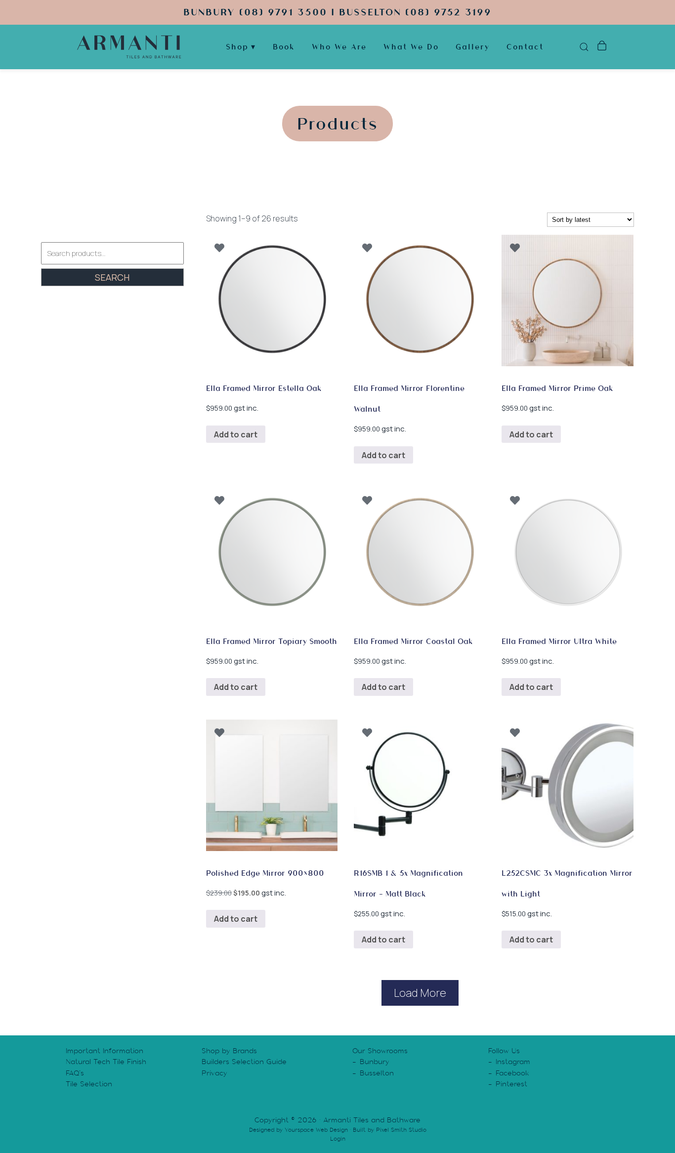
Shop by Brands (229, 1051)
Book (284, 47)
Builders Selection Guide (244, 1062)
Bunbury (374, 1062)
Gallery (473, 47)
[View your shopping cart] (601, 47)
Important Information (104, 1051)
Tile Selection (89, 1084)
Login (337, 1139)
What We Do (411, 47)
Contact (525, 47)
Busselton (377, 1073)
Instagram (513, 1062)
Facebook (512, 1073)
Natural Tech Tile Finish (106, 1062)
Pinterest (511, 1084)
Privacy (214, 1073)
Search (112, 277)
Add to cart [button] (235, 434)
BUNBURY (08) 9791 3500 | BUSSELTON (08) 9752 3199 (337, 12)
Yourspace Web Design (316, 1130)
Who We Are (339, 47)
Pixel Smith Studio (401, 1130)
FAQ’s (75, 1073)
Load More (420, 992)
